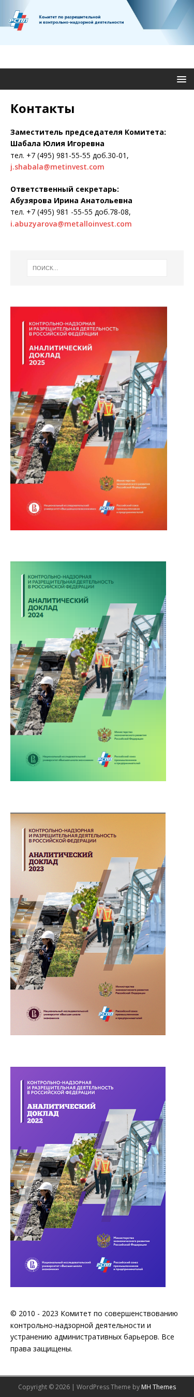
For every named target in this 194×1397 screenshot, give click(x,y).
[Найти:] (97, 268)
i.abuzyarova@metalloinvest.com (71, 224)
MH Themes (158, 1386)
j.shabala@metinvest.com (57, 167)
